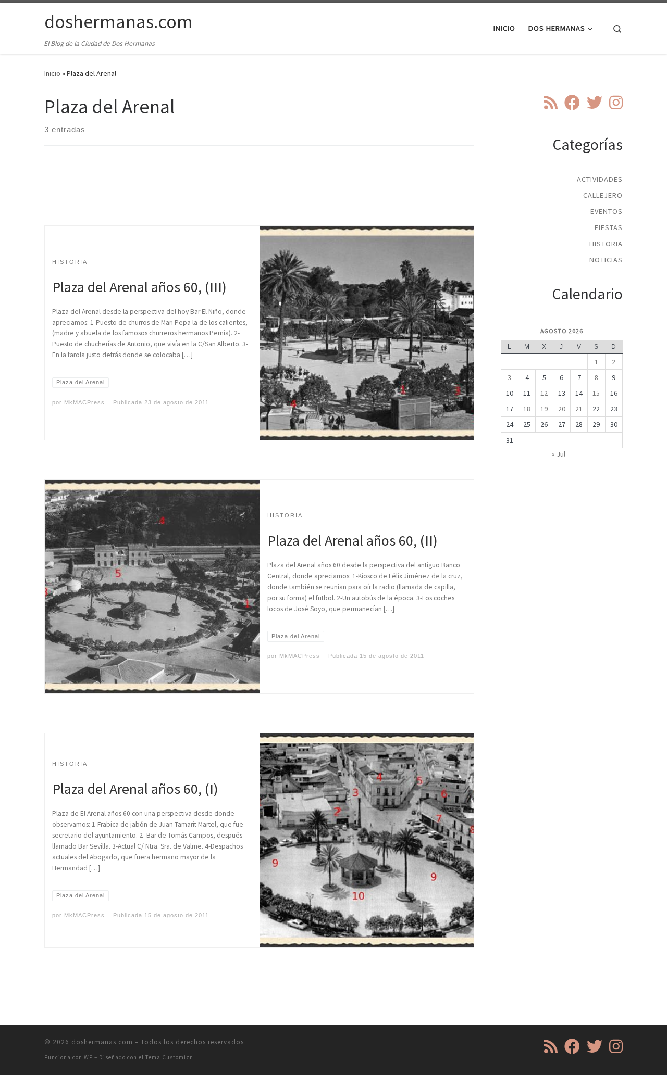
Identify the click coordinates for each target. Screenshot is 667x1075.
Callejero (603, 195)
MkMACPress (84, 402)
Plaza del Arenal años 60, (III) (139, 286)
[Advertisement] (259, 194)
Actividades (600, 179)
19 (544, 408)
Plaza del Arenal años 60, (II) (352, 540)
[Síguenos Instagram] (616, 102)
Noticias (606, 259)
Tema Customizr (168, 1057)
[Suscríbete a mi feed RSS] (551, 102)
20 (561, 408)
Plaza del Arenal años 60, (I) (135, 788)
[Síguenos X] (594, 102)
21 (579, 408)
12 (544, 393)
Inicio (52, 73)
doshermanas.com (102, 1042)
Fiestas (609, 227)
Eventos (606, 211)
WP (88, 1057)
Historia (606, 243)
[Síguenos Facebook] (572, 102)
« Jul (558, 454)
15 (596, 393)
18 (526, 408)
